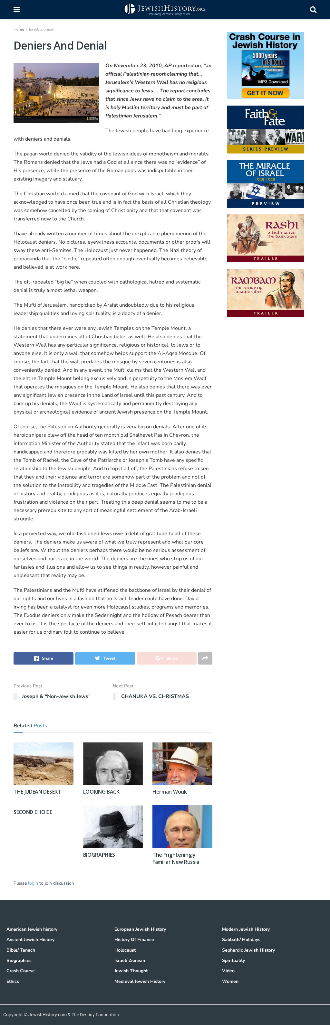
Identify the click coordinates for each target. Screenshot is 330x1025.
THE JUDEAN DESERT (37, 791)
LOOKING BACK (101, 791)
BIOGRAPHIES (99, 854)
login (33, 883)
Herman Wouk (169, 791)
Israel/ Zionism (41, 29)
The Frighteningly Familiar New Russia (175, 858)
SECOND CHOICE (33, 811)
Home (19, 29)
